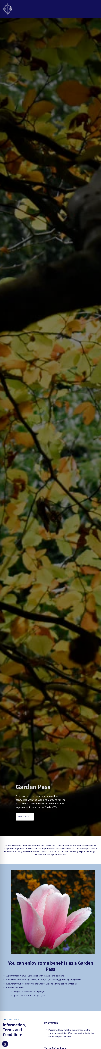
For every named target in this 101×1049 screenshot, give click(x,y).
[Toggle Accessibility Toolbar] (5, 1044)
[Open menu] (93, 9)
